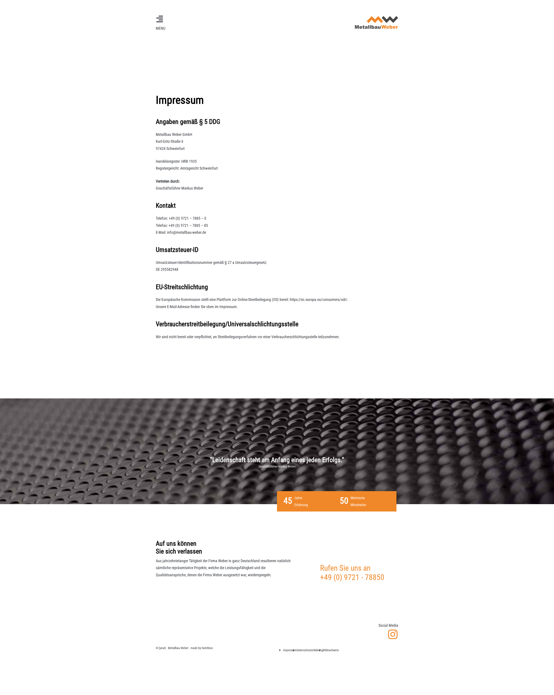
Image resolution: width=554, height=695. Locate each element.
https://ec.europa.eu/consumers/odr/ (318, 299)
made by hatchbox (202, 648)
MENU (160, 28)
